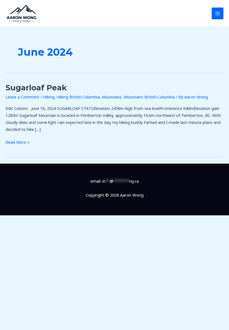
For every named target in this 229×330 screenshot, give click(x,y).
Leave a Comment (22, 97)
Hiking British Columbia (78, 97)
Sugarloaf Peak (36, 87)
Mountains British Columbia (149, 97)
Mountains (111, 97)
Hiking (48, 97)
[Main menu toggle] (217, 13)
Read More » (18, 142)
